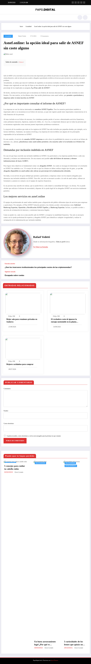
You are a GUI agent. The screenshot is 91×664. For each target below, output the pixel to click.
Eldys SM (11, 316)
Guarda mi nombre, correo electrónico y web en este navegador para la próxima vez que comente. (34, 436)
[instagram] (81, 2)
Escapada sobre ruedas (14, 275)
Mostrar (21, 62)
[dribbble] (78, 2)
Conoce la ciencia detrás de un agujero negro (77, 643)
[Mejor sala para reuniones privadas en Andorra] (23, 303)
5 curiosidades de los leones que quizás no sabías (45, 643)
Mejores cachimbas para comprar (19, 364)
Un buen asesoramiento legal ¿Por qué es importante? (17, 643)
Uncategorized (13, 463)
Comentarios (7, 388)
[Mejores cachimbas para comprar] (23, 348)
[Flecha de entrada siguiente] (85, 274)
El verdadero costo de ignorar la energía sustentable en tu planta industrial (64, 320)
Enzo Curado (21, 648)
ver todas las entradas (40, 247)
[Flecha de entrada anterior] (85, 265)
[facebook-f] (73, 2)
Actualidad (8, 36)
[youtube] (84, 2)
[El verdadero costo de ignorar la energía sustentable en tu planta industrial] (68, 303)
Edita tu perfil (61, 242)
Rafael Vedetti (22, 36)
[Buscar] (79, 17)
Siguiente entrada (10, 272)
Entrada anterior (10, 263)
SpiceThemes (54, 660)
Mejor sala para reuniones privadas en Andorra (21, 320)
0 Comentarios (45, 36)
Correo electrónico (9, 423)
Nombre (6, 411)
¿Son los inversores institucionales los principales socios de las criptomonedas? (38, 267)
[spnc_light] (85, 17)
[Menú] (4, 17)
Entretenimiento (43, 465)
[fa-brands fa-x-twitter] (76, 2)
